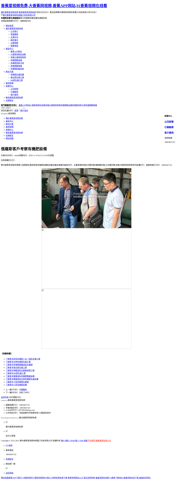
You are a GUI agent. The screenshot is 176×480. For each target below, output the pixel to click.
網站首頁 (9, 26)
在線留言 (9, 100)
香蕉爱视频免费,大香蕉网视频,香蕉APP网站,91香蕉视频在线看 (54, 5)
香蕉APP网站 (16, 52)
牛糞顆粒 (23, 390)
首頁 (16, 111)
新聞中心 (9, 86)
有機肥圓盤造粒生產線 (19, 365)
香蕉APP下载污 (15, 478)
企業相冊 (14, 43)
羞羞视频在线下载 (131, 478)
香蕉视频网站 (40, 478)
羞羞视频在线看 (102, 478)
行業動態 (14, 92)
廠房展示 (14, 40)
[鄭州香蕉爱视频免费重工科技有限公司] (18, 15)
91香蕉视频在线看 (18, 54)
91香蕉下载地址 (116, 478)
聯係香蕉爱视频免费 (27, 12)
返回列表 (5, 397)
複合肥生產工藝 (17, 77)
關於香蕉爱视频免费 (9, 12)
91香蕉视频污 (28, 478)
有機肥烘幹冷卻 (17, 63)
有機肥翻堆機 (16, 66)
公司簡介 (14, 31)
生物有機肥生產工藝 (18, 362)
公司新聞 (14, 89)
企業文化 (14, 37)
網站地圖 (9, 138)
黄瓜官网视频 (89, 478)
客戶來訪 (24, 111)
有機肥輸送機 (16, 60)
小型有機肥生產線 (17, 382)
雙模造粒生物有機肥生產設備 (22, 379)
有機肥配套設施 (17, 69)
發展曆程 (14, 34)
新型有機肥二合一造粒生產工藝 (23, 359)
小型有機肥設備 (16, 385)
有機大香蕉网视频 (18, 57)
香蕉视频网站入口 (75, 478)
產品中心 (9, 49)
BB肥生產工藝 (17, 80)
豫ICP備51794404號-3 (70, 441)
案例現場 (9, 83)
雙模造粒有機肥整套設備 (20, 376)
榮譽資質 (14, 46)
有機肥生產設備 (17, 75)
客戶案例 (14, 95)
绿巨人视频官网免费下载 (56, 478)
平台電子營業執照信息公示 (99, 441)
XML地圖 (83, 441)
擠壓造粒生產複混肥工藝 (20, 370)
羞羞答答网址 (145, 478)
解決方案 (9, 72)
